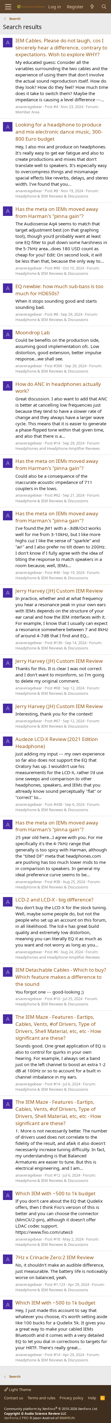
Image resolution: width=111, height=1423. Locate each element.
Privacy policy (71, 1397)
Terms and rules (41, 1397)
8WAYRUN (67, 1418)
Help (92, 1397)
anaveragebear (28, 106)
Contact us (13, 1397)
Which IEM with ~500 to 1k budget (55, 1193)
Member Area (27, 112)
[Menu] (8, 6)
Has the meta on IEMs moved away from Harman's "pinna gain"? (56, 212)
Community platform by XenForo (51, 1408)
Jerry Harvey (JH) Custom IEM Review (59, 590)
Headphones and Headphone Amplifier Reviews (57, 448)
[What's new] (92, 7)
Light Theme (19, 1389)
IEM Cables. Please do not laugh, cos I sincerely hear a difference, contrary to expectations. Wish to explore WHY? (61, 47)
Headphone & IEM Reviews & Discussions (51, 196)
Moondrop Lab (32, 332)
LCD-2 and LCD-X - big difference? (54, 899)
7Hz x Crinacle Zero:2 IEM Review (54, 1257)
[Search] (104, 7)
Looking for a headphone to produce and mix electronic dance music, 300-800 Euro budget (58, 131)
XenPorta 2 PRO (16, 1418)
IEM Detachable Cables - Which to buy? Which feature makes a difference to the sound (60, 976)
